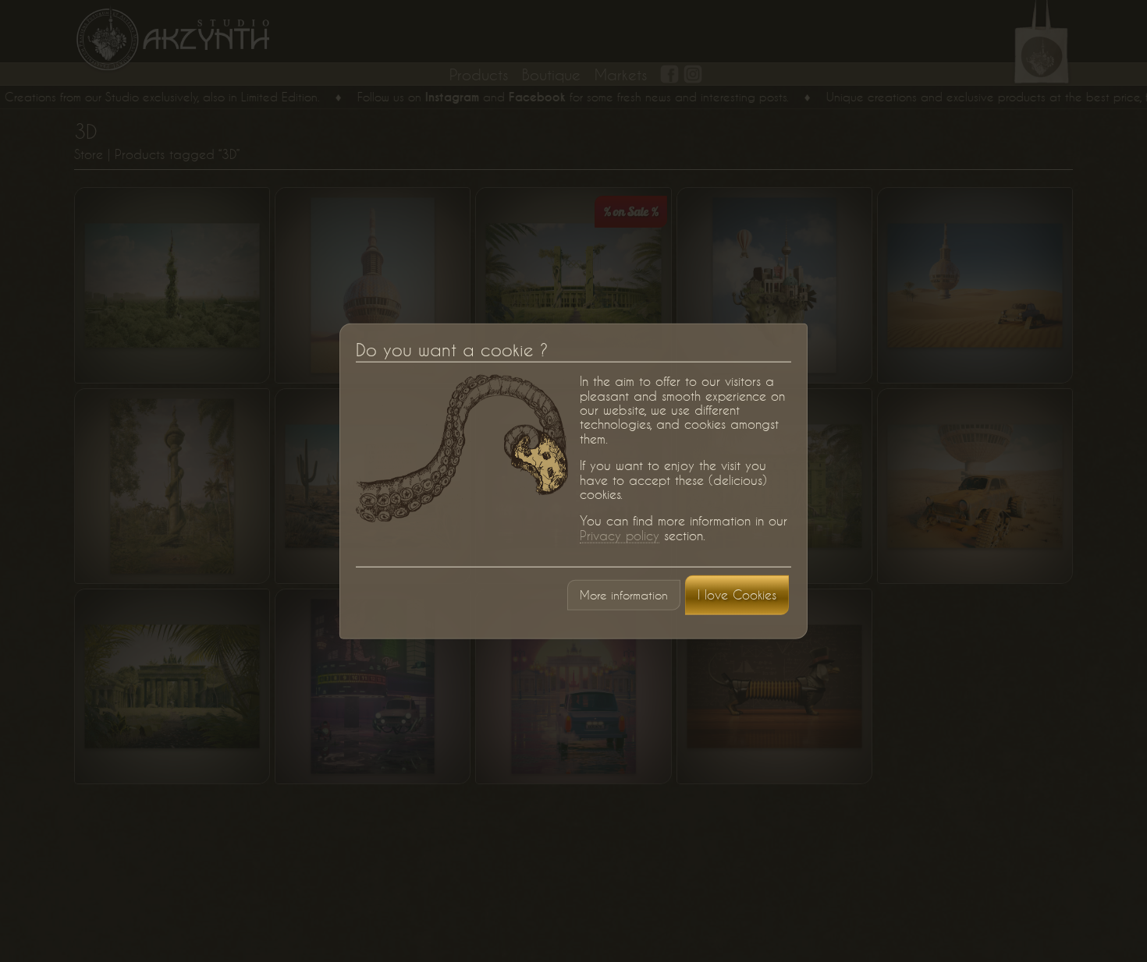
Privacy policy (619, 535)
